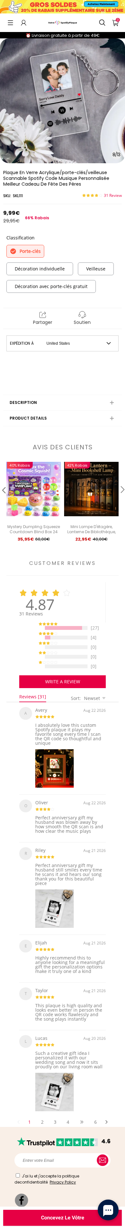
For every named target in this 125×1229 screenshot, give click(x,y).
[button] (10, 23)
